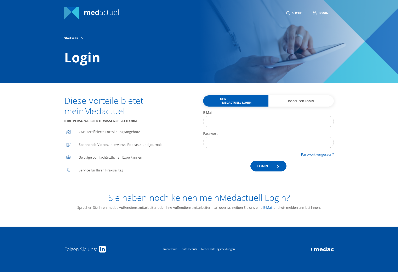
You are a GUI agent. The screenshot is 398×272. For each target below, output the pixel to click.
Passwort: (210, 133)
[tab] (235, 101)
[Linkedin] (101, 249)
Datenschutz (189, 249)
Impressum (170, 249)
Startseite (71, 38)
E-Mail (207, 112)
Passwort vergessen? (317, 154)
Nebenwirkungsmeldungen (218, 249)
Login (262, 166)
